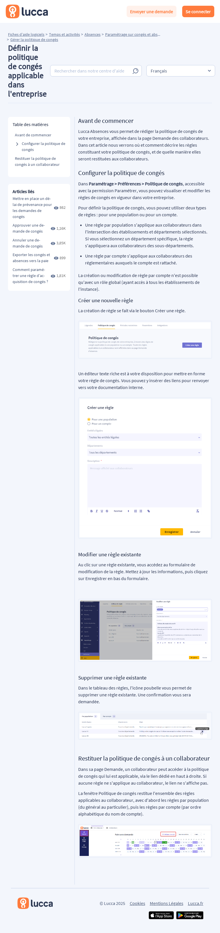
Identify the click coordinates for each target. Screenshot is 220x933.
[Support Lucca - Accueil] (27, 11)
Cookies (137, 903)
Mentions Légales (166, 903)
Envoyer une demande (151, 11)
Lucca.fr (195, 903)
